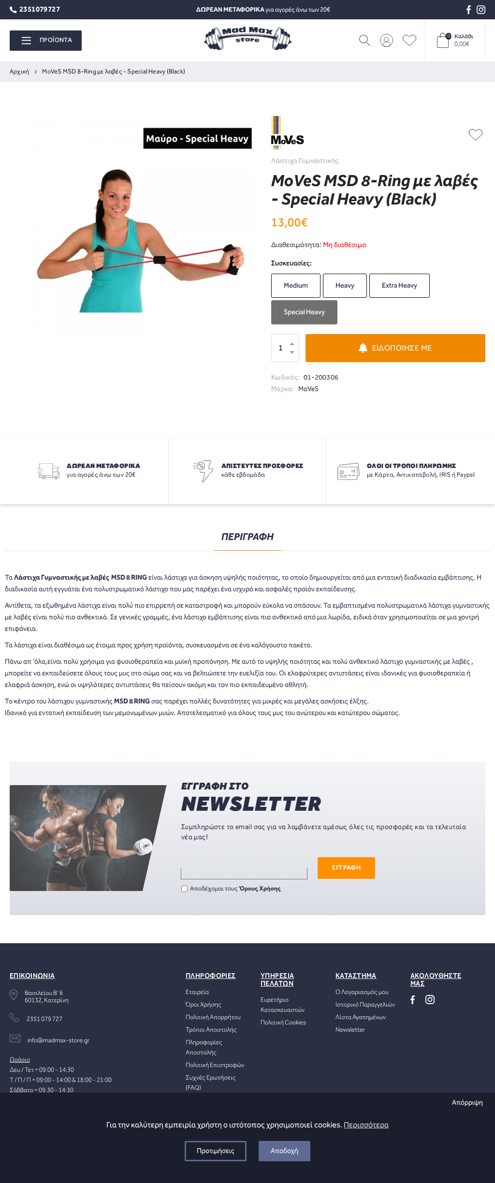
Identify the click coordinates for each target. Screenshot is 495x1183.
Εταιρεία (197, 992)
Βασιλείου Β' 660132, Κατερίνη (47, 997)
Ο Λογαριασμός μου (362, 992)
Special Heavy (304, 312)
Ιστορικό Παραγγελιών (365, 1005)
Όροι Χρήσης (203, 1005)
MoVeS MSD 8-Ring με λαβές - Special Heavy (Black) (113, 72)
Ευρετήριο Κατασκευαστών (283, 1005)
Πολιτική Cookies (283, 1023)
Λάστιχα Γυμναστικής (305, 161)
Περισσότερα (366, 1125)
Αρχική (19, 72)
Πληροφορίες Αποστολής (204, 1047)
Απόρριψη (467, 1102)
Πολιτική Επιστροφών (215, 1065)
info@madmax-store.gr (58, 1040)
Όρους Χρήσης (260, 889)
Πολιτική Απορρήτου (213, 1017)
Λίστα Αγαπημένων (360, 1017)
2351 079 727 (44, 1019)
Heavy (344, 285)
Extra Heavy (399, 285)
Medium (296, 285)
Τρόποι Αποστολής (211, 1030)
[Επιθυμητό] (475, 135)
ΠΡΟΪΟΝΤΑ (56, 40)
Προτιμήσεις (215, 1151)
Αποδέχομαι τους (235, 889)
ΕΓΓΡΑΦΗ (346, 868)
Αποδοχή (284, 1151)
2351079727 (39, 10)
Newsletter (350, 1030)
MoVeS (308, 389)
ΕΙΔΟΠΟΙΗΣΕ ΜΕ (402, 348)
